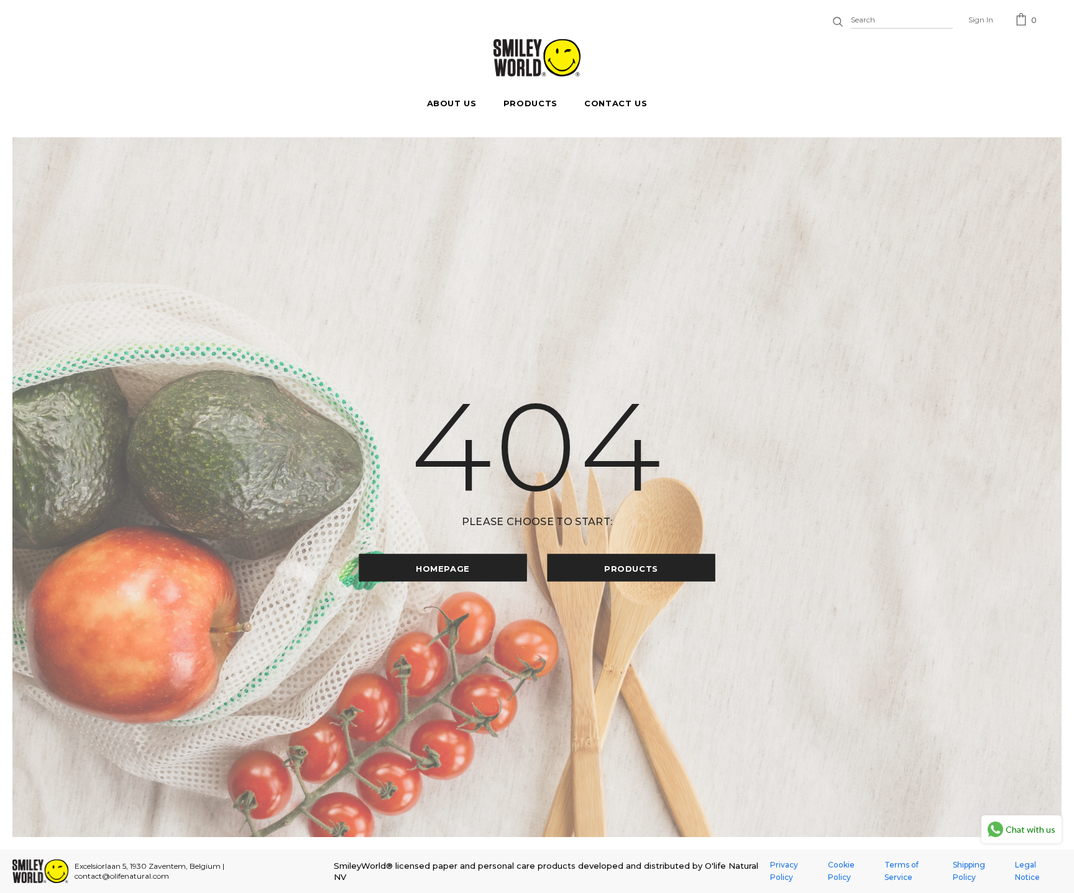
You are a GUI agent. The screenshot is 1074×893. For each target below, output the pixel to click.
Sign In (980, 19)
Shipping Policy (969, 871)
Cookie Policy (841, 871)
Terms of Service (901, 871)
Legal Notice (1027, 871)
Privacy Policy (784, 871)
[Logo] (537, 57)
